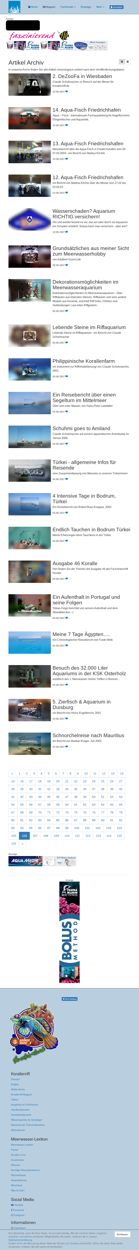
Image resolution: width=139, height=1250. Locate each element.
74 (75, 812)
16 (22, 781)
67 (13, 812)
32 (49, 789)
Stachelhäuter (18, 1175)
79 (120, 812)
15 (13, 781)
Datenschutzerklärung (20, 1240)
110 (67, 835)
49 (84, 797)
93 (13, 828)
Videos (14, 1099)
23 (84, 781)
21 (66, 781)
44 (40, 797)
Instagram (19, 1215)
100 (76, 828)
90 (102, 820)
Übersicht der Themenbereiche (27, 1125)
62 (84, 804)
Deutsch (15, 1079)
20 (57, 781)
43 (31, 797)
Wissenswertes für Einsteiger (26, 1119)
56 (31, 804)
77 (102, 812)
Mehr (99, 6)
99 (66, 828)
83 (40, 820)
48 (75, 797)
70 (40, 812)
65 (111, 804)
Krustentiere (17, 1160)
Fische (14, 1149)
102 (98, 828)
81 (22, 820)
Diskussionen (18, 1130)
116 (13, 843)
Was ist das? (18, 1190)
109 (56, 835)
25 (102, 781)
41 (13, 797)
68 (22, 812)
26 (111, 781)
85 (57, 820)
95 (31, 828)
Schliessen (122, 1234)
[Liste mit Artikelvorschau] (122, 61)
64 (102, 804)
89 (93, 820)
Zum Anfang (70, 998)
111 (77, 835)
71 (49, 812)
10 (86, 773)
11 (94, 773)
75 (84, 812)
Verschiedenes (19, 1180)
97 (49, 828)
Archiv (34, 6)
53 (120, 797)
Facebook (18, 1210)
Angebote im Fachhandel (24, 1104)
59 (57, 804)
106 (24, 835)
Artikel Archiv (18, 1089)
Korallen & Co (18, 1154)
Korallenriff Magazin (21, 1094)
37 (93, 789)
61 (75, 804)
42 (22, 797)
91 (111, 820)
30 (31, 789)
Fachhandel (67, 6)
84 (49, 820)
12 (103, 773)
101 (87, 828)
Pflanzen (15, 1165)
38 (102, 789)
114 (108, 835)
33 (57, 789)
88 (84, 820)
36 (84, 789)
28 (13, 789)
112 (87, 835)
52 (111, 797)
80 (13, 820)
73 (66, 812)
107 (35, 835)
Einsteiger (86, 6)
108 (45, 835)
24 (93, 781)
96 (40, 828)
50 (93, 797)
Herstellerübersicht (21, 1114)
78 (111, 812)
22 (75, 781)
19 (49, 781)
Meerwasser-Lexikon (22, 1144)
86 (66, 820)
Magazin (50, 6)
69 (31, 812)
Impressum (19, 1228)
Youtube (18, 1205)
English (15, 1084)
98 (57, 828)
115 (119, 835)
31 (40, 789)
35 (75, 789)
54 (13, 804)
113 (98, 835)
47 (66, 797)
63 (93, 804)
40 (120, 789)
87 (75, 820)
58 (49, 804)
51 (102, 797)
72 (57, 812)
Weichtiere (16, 1185)
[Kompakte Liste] (128, 61)
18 (40, 781)
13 (112, 773)
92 (120, 820)
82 (31, 820)
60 (66, 804)
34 (66, 789)
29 (22, 789)
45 (49, 797)
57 (40, 804)
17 (31, 781)
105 (13, 835)
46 (57, 797)
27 (120, 781)
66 (120, 804)
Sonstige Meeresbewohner (25, 1170)
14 (121, 773)
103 (108, 828)
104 (119, 828)
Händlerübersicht (20, 1109)
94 (22, 828)
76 (93, 812)
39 (111, 789)
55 (22, 804)
